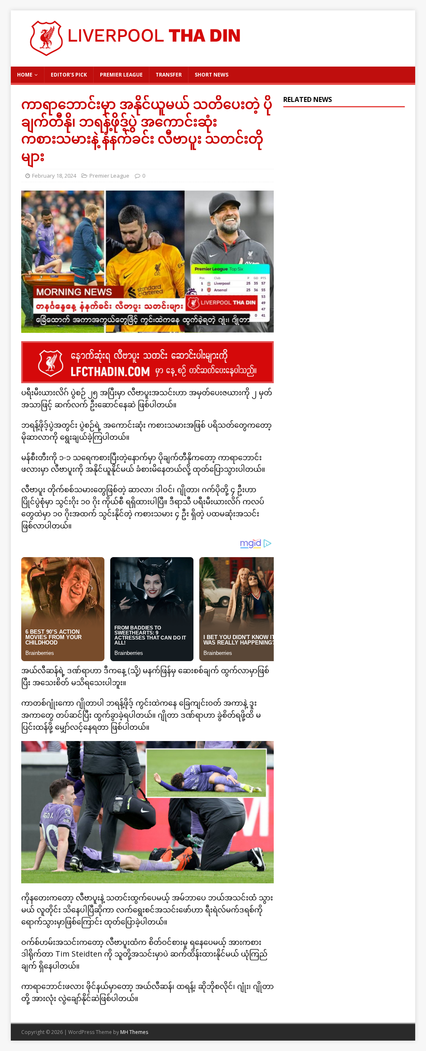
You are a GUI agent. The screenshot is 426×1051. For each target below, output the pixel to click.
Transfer (169, 74)
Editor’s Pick (69, 74)
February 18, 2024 (54, 175)
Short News (211, 74)
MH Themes (134, 1032)
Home (24, 74)
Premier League (121, 74)
